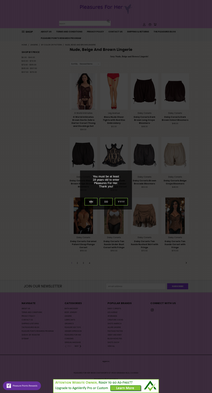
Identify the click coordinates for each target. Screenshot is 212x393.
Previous (204, 384)
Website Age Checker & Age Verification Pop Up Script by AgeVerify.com (208, 392)
